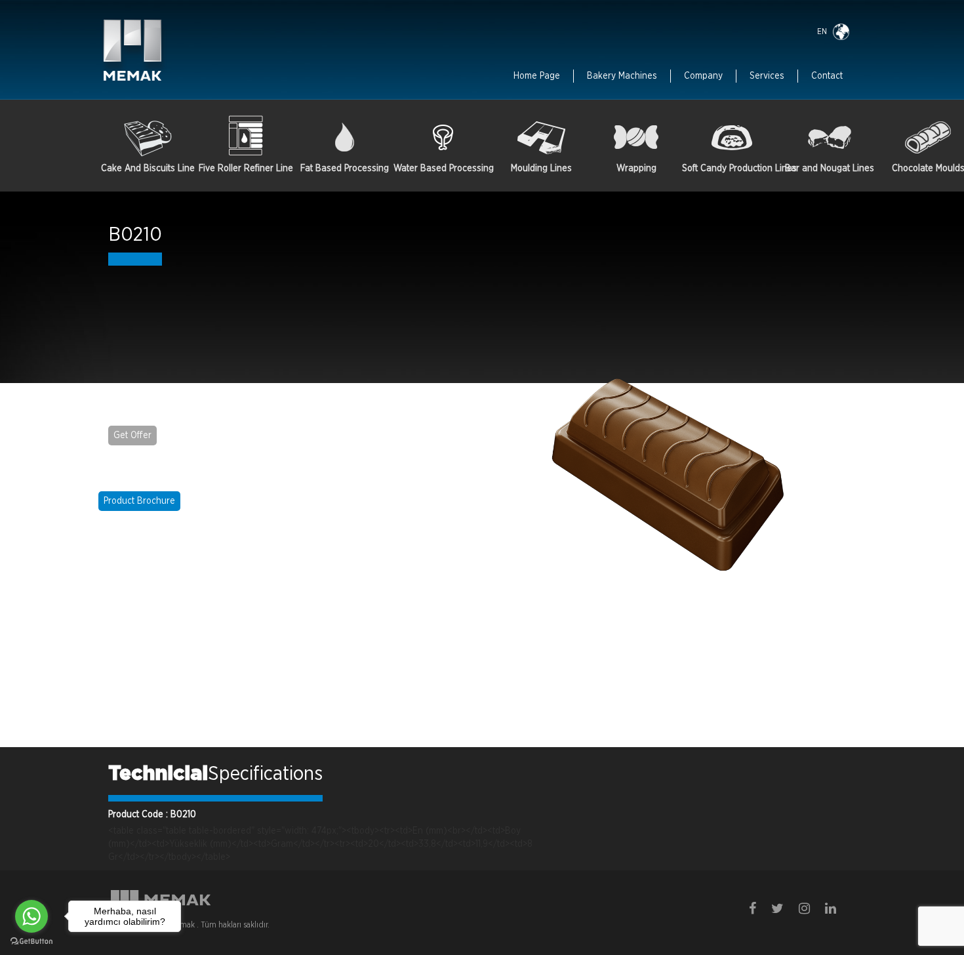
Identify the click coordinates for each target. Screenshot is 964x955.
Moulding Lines (541, 168)
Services (767, 76)
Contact (827, 76)
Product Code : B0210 (152, 814)
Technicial (158, 774)
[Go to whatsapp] (31, 916)
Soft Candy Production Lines (731, 168)
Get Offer (132, 435)
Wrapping (636, 168)
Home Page (536, 76)
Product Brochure (139, 501)
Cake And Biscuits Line (148, 168)
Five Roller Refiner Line (246, 168)
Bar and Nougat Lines (829, 168)
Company (703, 76)
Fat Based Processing (344, 168)
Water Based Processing (442, 168)
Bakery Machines (622, 76)
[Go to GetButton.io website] (31, 941)
